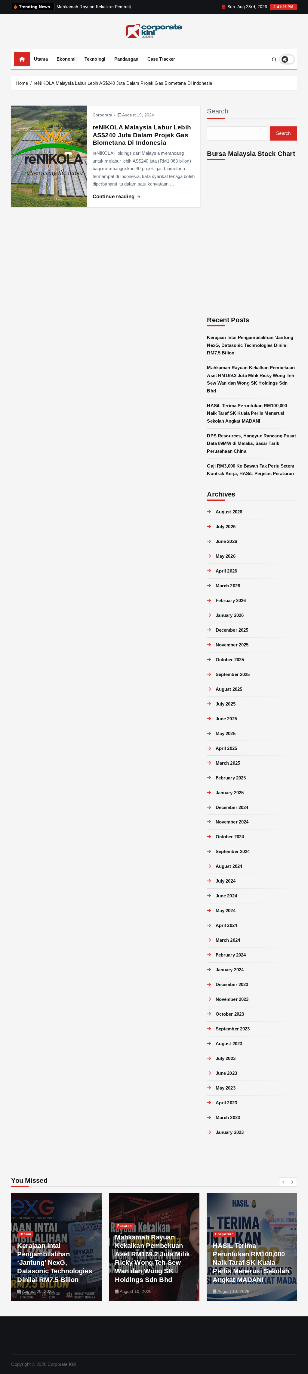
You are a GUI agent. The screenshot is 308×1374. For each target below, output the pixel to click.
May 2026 (225, 556)
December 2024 (232, 807)
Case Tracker (161, 59)
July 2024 (226, 881)
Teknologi (95, 59)
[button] (283, 1181)
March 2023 (228, 1117)
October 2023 (230, 1014)
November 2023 (232, 999)
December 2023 (232, 984)
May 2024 (225, 910)
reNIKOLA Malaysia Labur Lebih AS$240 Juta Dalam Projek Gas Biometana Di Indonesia (123, 83)
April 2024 (226, 925)
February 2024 (231, 954)
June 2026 (226, 541)
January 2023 (230, 1132)
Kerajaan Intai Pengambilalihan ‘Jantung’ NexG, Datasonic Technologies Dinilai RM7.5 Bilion (250, 345)
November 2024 (232, 821)
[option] (56, 1247)
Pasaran (124, 1225)
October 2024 (230, 836)
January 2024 (230, 969)
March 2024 (228, 940)
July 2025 (226, 703)
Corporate (102, 115)
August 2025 (229, 689)
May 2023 (225, 1087)
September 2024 (233, 851)
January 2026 (230, 615)
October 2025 (230, 659)
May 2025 (225, 733)
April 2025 (226, 748)
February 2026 (231, 600)
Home (22, 83)
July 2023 (226, 1058)
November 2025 (232, 644)
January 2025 (230, 792)
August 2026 (229, 511)
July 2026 (226, 526)
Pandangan (126, 59)
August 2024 (229, 866)
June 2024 (226, 895)
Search (217, 111)
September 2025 (233, 674)
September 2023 (233, 1028)
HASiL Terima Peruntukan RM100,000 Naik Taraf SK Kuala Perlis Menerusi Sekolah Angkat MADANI (247, 413)
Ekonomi (66, 59)
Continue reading (114, 196)
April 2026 (226, 570)
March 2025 (228, 763)
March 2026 (228, 585)
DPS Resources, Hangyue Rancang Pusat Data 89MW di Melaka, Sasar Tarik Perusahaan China (251, 443)
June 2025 (226, 718)
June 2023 (226, 1073)
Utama (41, 59)
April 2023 (226, 1102)
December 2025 (232, 630)
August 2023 (229, 1043)
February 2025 (231, 777)
